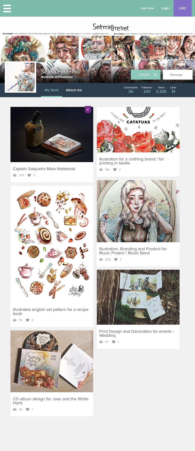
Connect (144, 75)
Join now (147, 8)
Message (176, 75)
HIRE (182, 8)
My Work (51, 90)
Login (165, 8)
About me (74, 90)
